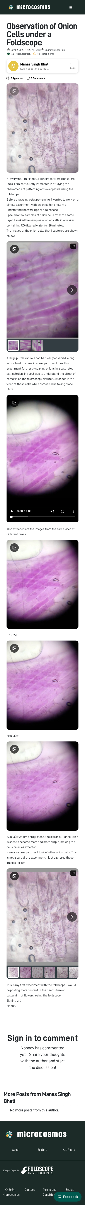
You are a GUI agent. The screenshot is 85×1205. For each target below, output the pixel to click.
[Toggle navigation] (70, 7)
